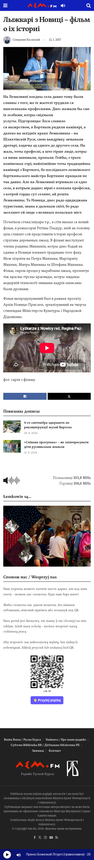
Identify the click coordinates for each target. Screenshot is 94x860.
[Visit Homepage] (42, 5)
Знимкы (38, 750)
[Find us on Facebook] (35, 837)
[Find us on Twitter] (40, 837)
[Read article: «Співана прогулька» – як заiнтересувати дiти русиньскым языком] (12, 446)
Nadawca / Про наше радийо (66, 739)
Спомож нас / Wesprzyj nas (30, 577)
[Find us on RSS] (56, 837)
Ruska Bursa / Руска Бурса (22, 739)
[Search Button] (88, 5)
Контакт (55, 750)
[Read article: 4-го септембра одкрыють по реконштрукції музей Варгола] (12, 426)
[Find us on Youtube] (51, 837)
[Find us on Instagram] (45, 837)
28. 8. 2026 (31, 433)
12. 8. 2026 (30, 452)
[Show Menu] (5, 5)
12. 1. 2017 (55, 39)
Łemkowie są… (17, 496)
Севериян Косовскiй (26, 39)
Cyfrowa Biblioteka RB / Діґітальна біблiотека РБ (45, 745)
